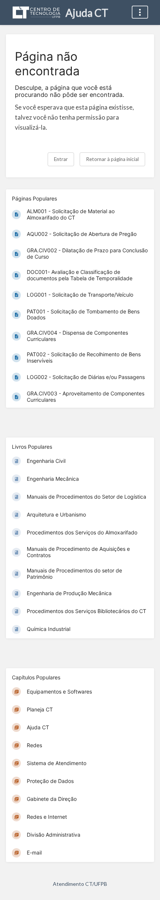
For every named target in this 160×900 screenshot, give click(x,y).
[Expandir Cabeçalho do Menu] (140, 12)
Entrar (61, 159)
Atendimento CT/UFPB (80, 884)
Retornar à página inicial (112, 159)
